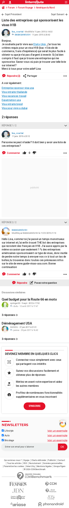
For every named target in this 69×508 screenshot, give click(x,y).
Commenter (13, 153)
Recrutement (35, 463)
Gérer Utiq (30, 466)
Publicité (52, 460)
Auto (7, 435)
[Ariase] (18, 504)
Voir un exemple (57, 430)
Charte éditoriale (38, 460)
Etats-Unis (39, 44)
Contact (61, 460)
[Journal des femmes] (18, 484)
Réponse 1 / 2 (9, 125)
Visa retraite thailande (14, 92)
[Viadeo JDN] (50, 497)
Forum (11, 7)
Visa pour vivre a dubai (14, 108)
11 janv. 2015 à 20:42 (41, 34)
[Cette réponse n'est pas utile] (34, 153)
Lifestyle (8, 430)
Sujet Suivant (57, 14)
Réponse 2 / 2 (9, 222)
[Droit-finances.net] (50, 491)
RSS (25, 463)
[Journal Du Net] (18, 491)
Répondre (21, 282)
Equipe (26, 460)
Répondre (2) (13, 76)
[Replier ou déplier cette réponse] (65, 125)
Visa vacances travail (14, 96)
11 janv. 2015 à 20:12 (21, 136)
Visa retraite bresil (12, 104)
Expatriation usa (11, 100)
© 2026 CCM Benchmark (34, 469)
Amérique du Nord (45, 7)
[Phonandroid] (50, 504)
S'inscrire (34, 406)
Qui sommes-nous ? (13, 460)
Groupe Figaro (59, 466)
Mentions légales (44, 466)
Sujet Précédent (13, 14)
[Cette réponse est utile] (24, 153)
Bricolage (9, 440)
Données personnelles (52, 463)
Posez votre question (45, 282)
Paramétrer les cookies (14, 466)
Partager (32, 76)
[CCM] (50, 484)
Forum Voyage (25, 7)
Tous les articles (14, 463)
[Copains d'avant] (18, 497)
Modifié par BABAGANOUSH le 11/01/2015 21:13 (34, 233)
